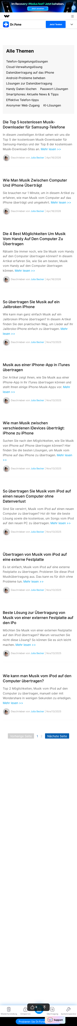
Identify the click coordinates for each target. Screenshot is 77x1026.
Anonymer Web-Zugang (23, 105)
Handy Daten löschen (21, 89)
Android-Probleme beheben (25, 78)
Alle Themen (20, 51)
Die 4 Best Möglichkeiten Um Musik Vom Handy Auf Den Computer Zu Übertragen (34, 238)
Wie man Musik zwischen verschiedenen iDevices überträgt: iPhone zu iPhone (34, 428)
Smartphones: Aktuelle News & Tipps (32, 94)
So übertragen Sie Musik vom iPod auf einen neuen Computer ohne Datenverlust (37, 496)
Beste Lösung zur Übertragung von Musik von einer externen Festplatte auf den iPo (38, 617)
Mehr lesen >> (51, 149)
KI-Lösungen (52, 105)
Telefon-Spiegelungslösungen (27, 61)
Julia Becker (37, 157)
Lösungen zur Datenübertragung (29, 83)
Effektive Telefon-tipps (22, 100)
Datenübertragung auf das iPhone (30, 72)
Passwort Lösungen (54, 89)
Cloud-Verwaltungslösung (24, 67)
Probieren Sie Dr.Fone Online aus (38, 1021)
